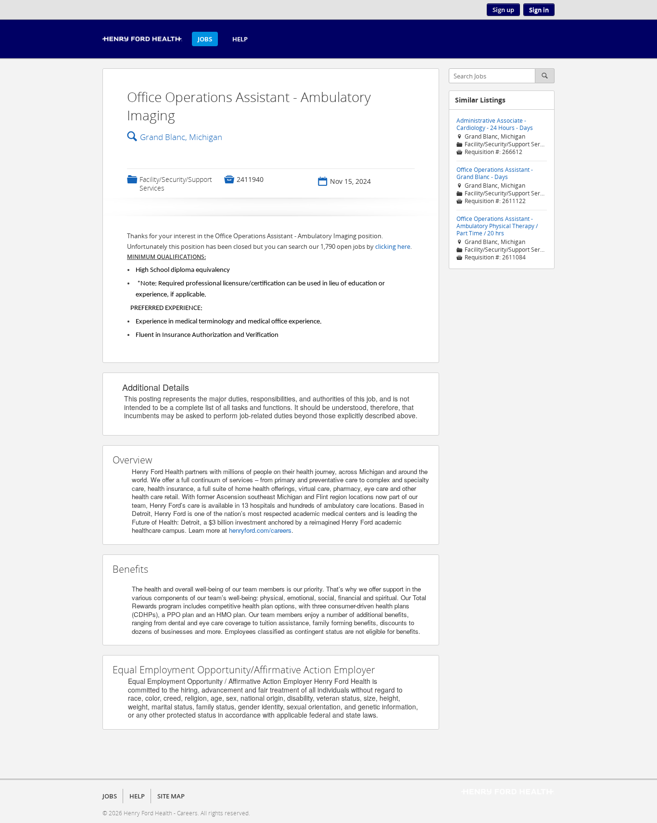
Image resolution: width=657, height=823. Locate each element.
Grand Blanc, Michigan (181, 136)
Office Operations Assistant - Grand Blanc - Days (494, 173)
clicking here (392, 246)
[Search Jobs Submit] (545, 75)
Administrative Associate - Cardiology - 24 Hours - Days (494, 124)
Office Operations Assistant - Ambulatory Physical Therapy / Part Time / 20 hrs (497, 226)
